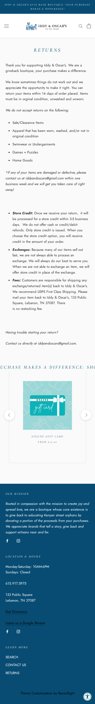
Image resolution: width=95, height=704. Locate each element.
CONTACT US (16, 664)
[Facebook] (7, 540)
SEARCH (12, 657)
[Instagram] (18, 540)
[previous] (9, 415)
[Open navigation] (6, 26)
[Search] (81, 26)
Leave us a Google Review (25, 622)
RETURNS (12, 673)
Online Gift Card (47, 436)
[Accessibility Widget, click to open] (87, 696)
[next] (85, 415)
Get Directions (16, 611)
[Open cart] (89, 26)
